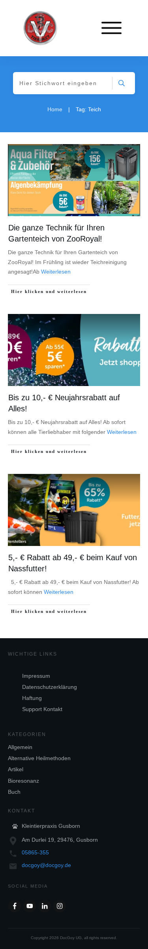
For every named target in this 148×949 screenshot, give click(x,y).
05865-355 (35, 852)
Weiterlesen (56, 271)
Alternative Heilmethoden (39, 758)
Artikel (15, 769)
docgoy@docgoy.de (46, 865)
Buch (14, 792)
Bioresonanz (23, 781)
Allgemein (20, 747)
